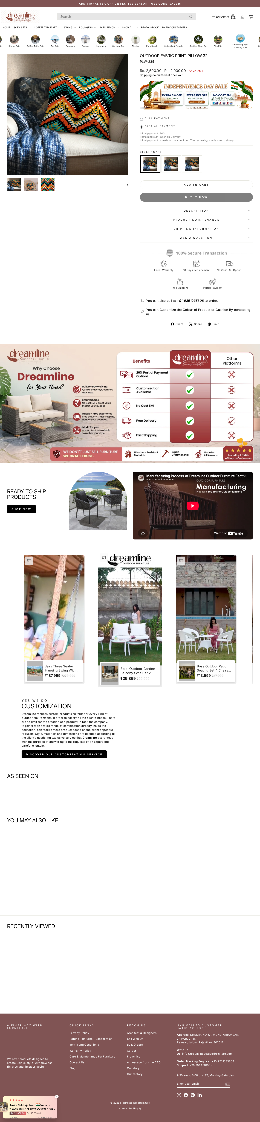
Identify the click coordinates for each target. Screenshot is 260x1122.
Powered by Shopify (130, 1108)
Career (131, 1050)
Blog (73, 1068)
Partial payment (160, 126)
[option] (54, 619)
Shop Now (21, 509)
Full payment (157, 118)
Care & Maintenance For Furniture (92, 1056)
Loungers (86, 27)
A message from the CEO (144, 1062)
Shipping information (196, 228)
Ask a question (196, 237)
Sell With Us (135, 1038)
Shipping (146, 75)
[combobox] (126, 16)
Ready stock (150, 27)
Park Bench (108, 27)
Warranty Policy (80, 1050)
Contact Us (77, 1062)
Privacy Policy (79, 1033)
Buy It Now (196, 197)
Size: (151, 151)
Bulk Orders (135, 1044)
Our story (133, 1068)
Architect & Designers (142, 1033)
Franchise (133, 1056)
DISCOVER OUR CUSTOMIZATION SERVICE (64, 754)
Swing (68, 27)
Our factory (135, 1074)
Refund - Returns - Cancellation (91, 1038)
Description (196, 210)
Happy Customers (174, 27)
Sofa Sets (21, 27)
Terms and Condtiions (84, 1044)
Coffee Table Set (46, 27)
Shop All (128, 27)
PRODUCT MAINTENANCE (196, 219)
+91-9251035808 (190, 301)
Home (6, 27)
